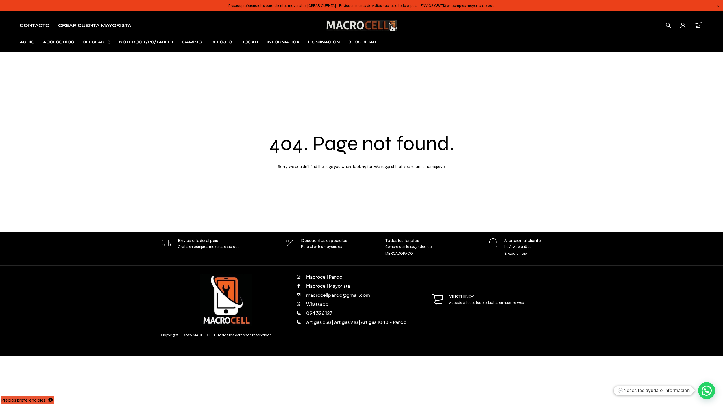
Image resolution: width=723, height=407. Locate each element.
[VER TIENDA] (437, 299)
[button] (706, 390)
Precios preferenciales (23, 400)
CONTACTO (35, 25)
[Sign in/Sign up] (683, 25)
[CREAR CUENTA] (321, 5)
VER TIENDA (462, 296)
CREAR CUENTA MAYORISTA (94, 25)
